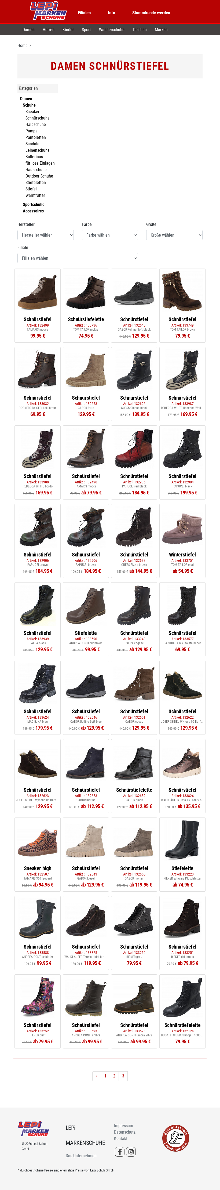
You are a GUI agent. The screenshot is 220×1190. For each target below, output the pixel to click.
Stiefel (31, 188)
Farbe (87, 224)
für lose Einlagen (40, 163)
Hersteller (26, 224)
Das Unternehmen (81, 1155)
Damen (29, 29)
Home (22, 45)
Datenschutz (124, 1132)
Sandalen (33, 143)
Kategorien (28, 88)
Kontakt (120, 1138)
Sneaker (32, 111)
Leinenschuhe (37, 150)
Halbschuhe (35, 124)
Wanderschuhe (111, 29)
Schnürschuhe (37, 118)
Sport (86, 29)
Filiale (22, 247)
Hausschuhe (36, 169)
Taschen (140, 29)
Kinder (68, 29)
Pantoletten (35, 137)
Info (111, 12)
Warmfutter (35, 195)
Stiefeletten (35, 182)
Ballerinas (34, 156)
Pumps (31, 130)
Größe (151, 224)
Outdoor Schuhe (39, 176)
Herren (48, 29)
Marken (161, 29)
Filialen (84, 12)
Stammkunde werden (151, 12)
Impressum (123, 1125)
